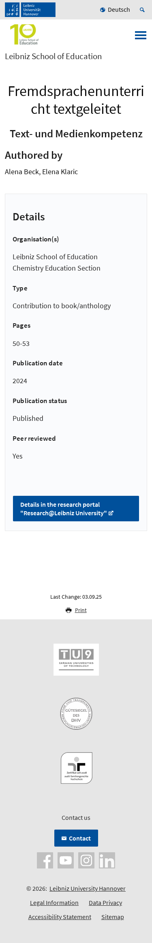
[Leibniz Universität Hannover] (30, 9)
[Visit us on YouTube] (65, 860)
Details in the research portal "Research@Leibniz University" (63, 508)
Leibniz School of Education (53, 56)
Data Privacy (105, 902)
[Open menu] (140, 38)
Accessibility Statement (59, 917)
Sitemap (112, 917)
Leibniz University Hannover (87, 888)
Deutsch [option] (119, 9)
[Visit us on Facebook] (45, 860)
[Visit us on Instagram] (86, 860)
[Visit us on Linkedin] (107, 860)
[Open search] (143, 9)
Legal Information (54, 902)
